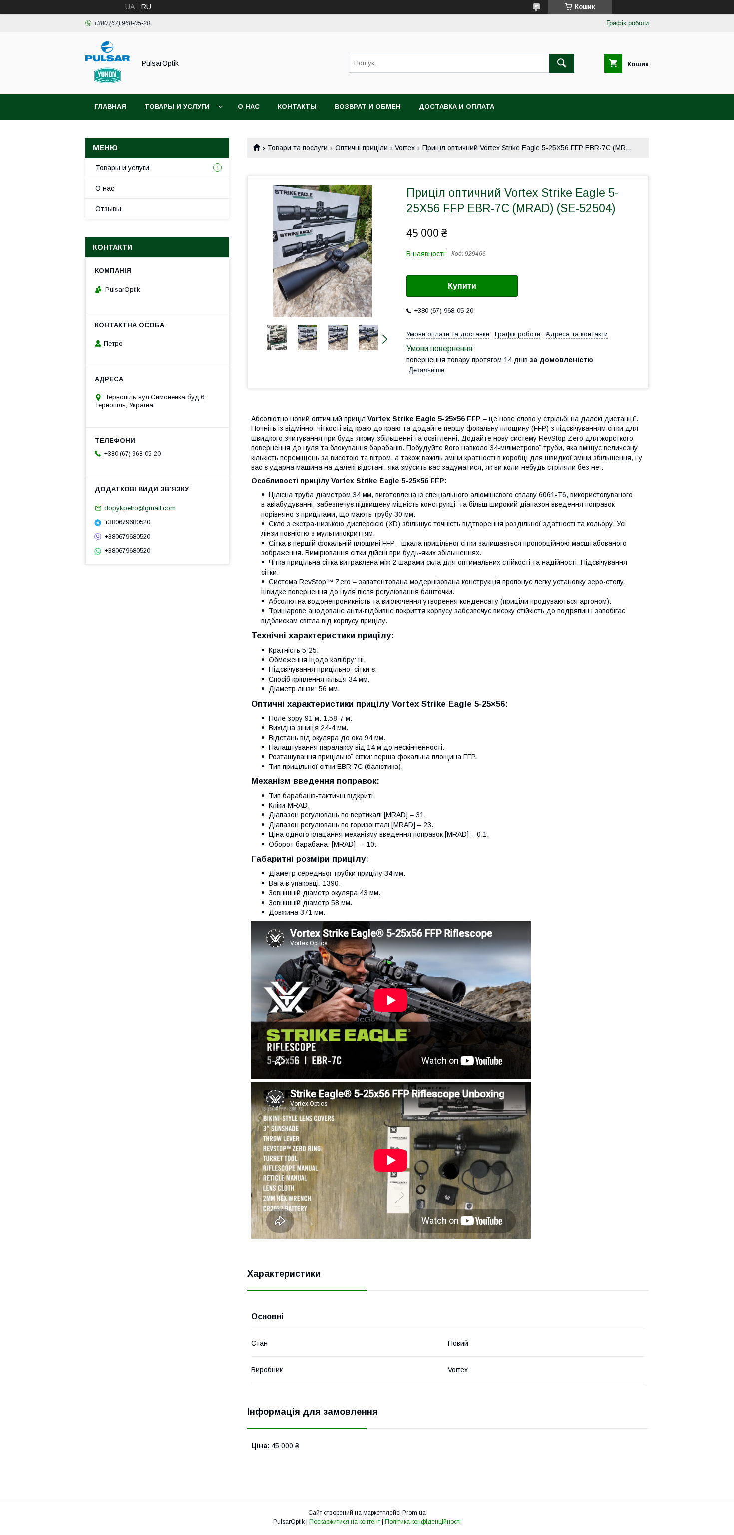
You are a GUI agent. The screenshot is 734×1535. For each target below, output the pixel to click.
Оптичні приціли (361, 148)
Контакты (297, 106)
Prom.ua (414, 1512)
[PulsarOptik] (107, 81)
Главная (110, 106)
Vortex (405, 148)
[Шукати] (561, 63)
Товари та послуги (297, 148)
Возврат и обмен (368, 106)
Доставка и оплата (456, 106)
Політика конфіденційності (423, 1521)
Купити (462, 286)
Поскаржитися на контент (344, 1521)
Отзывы (108, 209)
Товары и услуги (177, 106)
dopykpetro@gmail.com (140, 508)
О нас (249, 106)
